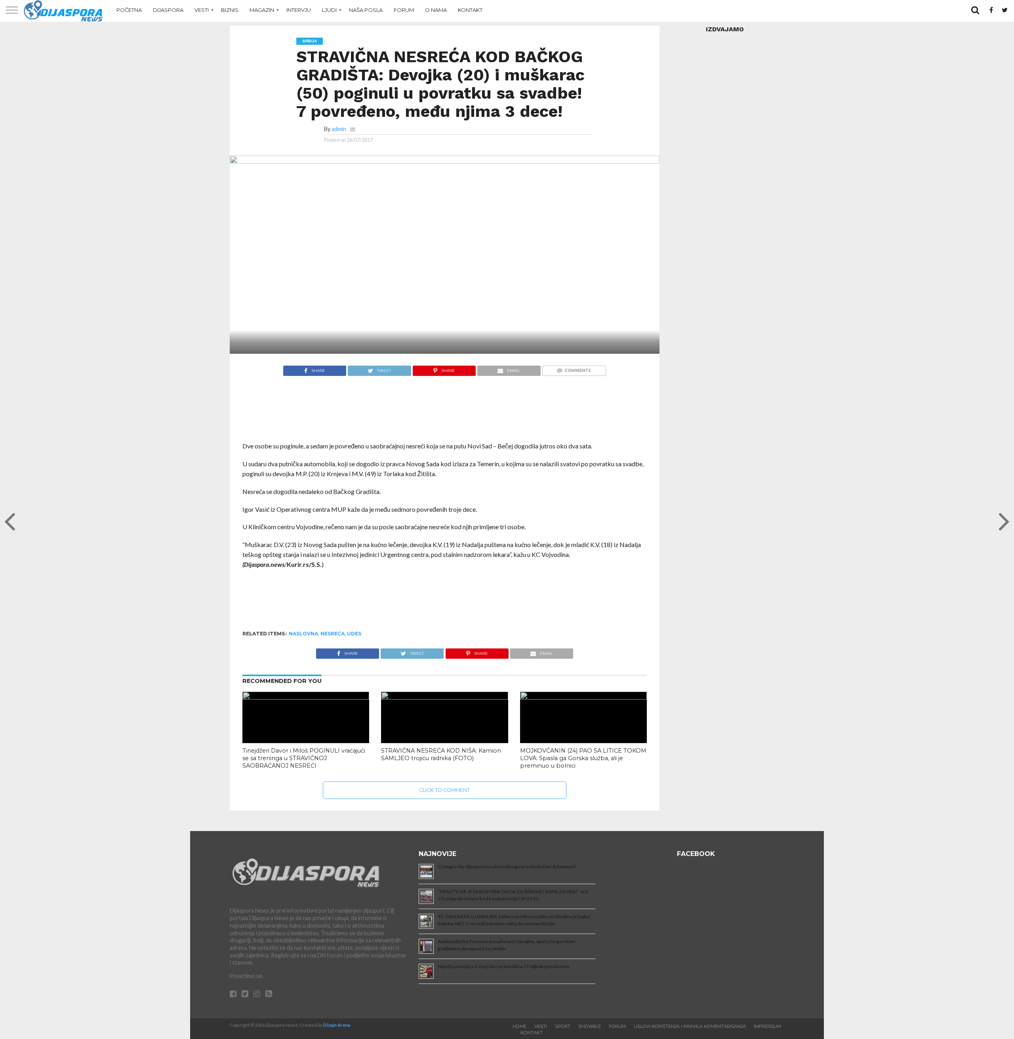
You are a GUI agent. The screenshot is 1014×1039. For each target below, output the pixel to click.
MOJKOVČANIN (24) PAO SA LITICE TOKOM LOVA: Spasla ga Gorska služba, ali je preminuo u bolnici (583, 758)
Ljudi (329, 10)
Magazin (262, 10)
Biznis (229, 10)
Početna (129, 10)
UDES (354, 634)
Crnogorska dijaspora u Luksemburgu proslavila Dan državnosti (507, 866)
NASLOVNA (303, 634)
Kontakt (470, 10)
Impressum (767, 1026)
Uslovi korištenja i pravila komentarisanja (690, 1026)
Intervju (298, 10)
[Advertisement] (444, 413)
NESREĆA (332, 634)
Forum (404, 10)
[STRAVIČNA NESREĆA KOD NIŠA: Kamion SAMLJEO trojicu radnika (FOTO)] (444, 697)
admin (339, 129)
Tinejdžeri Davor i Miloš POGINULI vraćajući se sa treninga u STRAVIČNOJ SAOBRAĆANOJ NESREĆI (303, 758)
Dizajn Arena (336, 1025)
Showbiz (589, 1026)
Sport (562, 1026)
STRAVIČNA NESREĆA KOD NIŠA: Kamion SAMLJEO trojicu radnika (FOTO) (441, 754)
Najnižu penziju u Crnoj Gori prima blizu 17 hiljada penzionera (503, 966)
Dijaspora (168, 10)
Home (519, 1026)
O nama (436, 10)
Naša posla (366, 10)
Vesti (201, 10)
